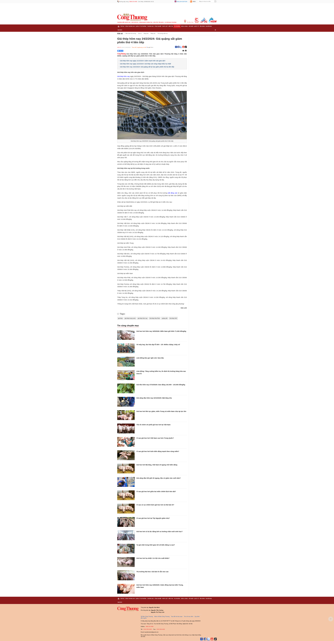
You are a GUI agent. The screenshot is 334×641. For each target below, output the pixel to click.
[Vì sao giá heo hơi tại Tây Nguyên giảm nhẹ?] (126, 522)
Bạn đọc (120, 29)
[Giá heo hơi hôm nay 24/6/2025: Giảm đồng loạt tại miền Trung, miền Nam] (126, 589)
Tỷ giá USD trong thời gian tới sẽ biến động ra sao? (155, 545)
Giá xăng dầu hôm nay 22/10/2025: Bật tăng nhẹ (154, 398)
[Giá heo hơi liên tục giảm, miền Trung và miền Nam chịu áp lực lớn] (126, 415)
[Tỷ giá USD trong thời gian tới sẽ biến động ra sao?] (126, 549)
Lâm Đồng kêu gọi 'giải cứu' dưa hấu (150, 358)
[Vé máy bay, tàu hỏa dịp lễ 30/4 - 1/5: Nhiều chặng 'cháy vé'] (126, 348)
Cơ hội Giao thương (170, 22)
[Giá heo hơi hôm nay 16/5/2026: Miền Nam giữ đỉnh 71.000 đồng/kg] (126, 335)
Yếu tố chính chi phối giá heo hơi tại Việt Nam (153, 425)
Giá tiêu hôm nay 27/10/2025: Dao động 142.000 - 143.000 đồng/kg (160, 385)
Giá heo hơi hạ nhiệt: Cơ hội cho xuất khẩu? (152, 558)
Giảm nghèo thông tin (145, 22)
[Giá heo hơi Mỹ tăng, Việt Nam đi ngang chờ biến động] (126, 469)
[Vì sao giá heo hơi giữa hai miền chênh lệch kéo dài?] (126, 495)
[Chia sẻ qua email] (183, 51)
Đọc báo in (135, 22)
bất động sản (172, 193)
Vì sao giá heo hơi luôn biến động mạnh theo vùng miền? (157, 451)
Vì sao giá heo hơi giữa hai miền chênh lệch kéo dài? (156, 491)
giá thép (120, 318)
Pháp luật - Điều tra (167, 26)
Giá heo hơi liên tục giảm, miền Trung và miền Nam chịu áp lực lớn (161, 411)
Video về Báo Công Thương (162, 616)
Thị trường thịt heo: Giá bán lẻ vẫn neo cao (152, 572)
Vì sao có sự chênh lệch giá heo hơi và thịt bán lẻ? (155, 505)
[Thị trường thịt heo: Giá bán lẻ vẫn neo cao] (126, 575)
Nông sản (153, 33)
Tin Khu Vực (189, 22)
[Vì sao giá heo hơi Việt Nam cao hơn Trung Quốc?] (126, 442)
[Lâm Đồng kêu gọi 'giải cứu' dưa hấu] (126, 362)
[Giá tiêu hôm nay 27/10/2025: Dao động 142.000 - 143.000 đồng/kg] (126, 388)
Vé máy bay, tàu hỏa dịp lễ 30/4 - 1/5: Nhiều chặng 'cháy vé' (158, 344)
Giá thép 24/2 (173, 318)
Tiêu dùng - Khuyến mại (206, 26)
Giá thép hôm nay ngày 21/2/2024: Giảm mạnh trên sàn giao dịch (142, 61)
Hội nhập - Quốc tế (194, 26)
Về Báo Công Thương (147, 616)
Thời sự (122, 26)
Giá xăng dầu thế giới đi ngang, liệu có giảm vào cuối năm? (158, 478)
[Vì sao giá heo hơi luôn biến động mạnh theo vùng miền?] (126, 455)
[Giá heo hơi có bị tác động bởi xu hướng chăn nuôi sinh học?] (126, 535)
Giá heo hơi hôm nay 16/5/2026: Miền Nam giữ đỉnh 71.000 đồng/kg (161, 331)
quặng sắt (164, 318)
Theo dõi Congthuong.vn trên (139, 47)
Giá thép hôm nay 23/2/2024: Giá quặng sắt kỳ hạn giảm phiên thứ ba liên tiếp (147, 67)
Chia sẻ (121, 50)
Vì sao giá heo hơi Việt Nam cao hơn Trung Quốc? (155, 438)
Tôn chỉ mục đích (188, 616)
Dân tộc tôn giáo (158, 22)
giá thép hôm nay (142, 318)
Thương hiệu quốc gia (123, 22)
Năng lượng (184, 26)
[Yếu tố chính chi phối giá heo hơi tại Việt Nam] (126, 428)
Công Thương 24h (130, 26)
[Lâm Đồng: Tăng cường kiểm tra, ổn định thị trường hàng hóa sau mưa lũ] (126, 375)
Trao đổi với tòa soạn (176, 616)
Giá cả (120, 33)
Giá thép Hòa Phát (155, 318)
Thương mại (150, 26)
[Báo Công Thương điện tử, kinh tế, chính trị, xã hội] (132, 17)
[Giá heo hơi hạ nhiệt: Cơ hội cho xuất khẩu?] (126, 562)
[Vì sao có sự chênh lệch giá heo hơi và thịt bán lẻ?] (126, 509)
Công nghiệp (157, 26)
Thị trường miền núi (163, 33)
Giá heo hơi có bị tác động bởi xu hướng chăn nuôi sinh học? (159, 531)
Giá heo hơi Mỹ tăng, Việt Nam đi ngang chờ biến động (156, 465)
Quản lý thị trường (141, 26)
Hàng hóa (146, 33)
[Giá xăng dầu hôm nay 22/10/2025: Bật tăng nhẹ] (126, 402)
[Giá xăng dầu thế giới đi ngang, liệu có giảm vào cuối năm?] (126, 482)
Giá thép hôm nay (123, 76)
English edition (182, 1)
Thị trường (177, 26)
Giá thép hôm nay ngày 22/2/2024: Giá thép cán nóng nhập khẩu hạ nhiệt (145, 64)
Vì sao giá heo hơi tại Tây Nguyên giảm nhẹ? (153, 518)
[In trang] (186, 51)
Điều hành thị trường (131, 33)
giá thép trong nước (130, 318)
